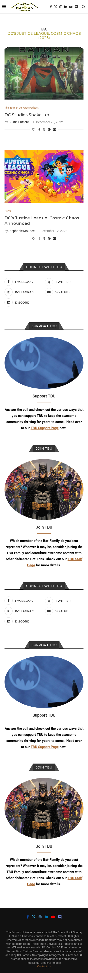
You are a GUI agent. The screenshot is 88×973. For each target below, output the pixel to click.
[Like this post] (33, 129)
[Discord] (76, 6)
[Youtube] (70, 6)
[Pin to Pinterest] (49, 129)
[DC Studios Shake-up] (44, 73)
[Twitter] (55, 6)
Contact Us (44, 966)
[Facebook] (51, 6)
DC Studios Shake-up (27, 114)
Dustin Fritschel (19, 122)
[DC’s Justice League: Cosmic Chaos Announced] (44, 176)
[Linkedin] (65, 6)
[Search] (83, 6)
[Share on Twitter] (44, 129)
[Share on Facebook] (39, 129)
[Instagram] (60, 6)
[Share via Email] (54, 129)
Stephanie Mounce (22, 231)
